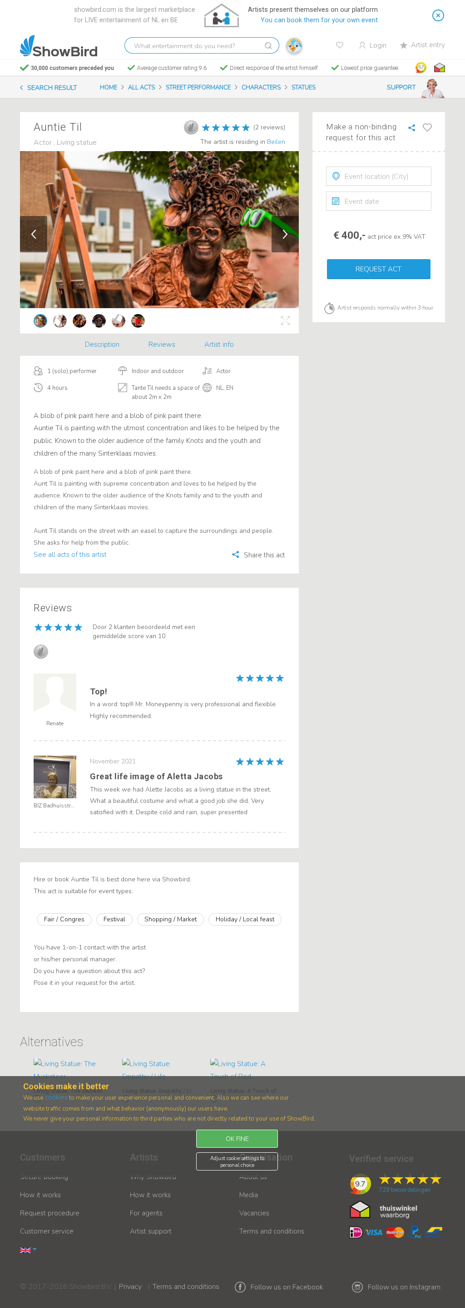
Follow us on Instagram (404, 1287)
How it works (40, 1195)
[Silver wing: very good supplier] (191, 127)
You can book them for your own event (319, 20)
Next (285, 234)
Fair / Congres (64, 919)
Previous (33, 234)
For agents (146, 1213)
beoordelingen (404, 1190)
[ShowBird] (58, 46)
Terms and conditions (271, 1231)
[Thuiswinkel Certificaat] (383, 1209)
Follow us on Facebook (287, 1287)
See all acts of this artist (70, 554)
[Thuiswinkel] (438, 67)
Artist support (151, 1231)
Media (248, 1195)
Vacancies (254, 1213)
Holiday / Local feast (245, 919)
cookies (56, 1097)
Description (102, 344)
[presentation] (378, 176)
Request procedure (49, 1213)
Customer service (47, 1231)
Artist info (219, 344)
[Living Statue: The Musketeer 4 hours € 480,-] (71, 1071)
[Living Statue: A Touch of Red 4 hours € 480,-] (247, 1071)
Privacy (130, 1280)
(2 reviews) (269, 127)
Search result (52, 88)
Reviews (161, 344)
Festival (114, 919)
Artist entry (428, 44)
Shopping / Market (170, 919)
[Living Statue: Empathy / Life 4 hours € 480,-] (159, 1071)
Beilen (276, 142)
